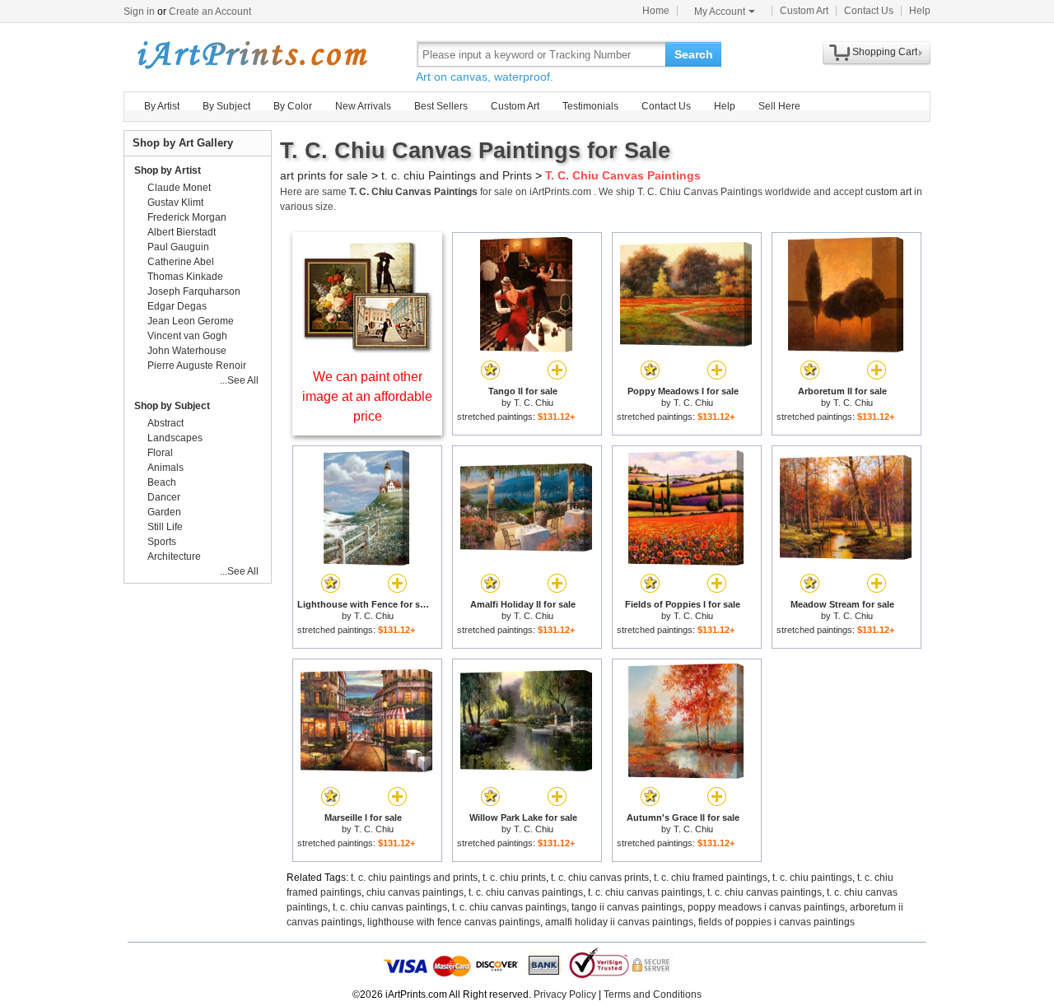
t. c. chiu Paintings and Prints (456, 175)
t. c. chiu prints (514, 877)
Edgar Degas (177, 306)
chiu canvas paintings (415, 892)
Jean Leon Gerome (190, 321)
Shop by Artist (167, 170)
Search (693, 54)
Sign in (139, 11)
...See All (239, 380)
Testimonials (590, 106)
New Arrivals (363, 106)
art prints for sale (324, 175)
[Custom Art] (367, 349)
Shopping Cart (884, 52)
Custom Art (804, 10)
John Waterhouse (186, 350)
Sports (161, 541)
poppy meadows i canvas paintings (766, 907)
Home (655, 10)
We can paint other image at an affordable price (367, 396)
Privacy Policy (565, 994)
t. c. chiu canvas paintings (526, 892)
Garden (164, 512)
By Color (292, 106)
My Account (719, 11)
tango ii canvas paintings (627, 907)
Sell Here (779, 106)
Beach (161, 482)
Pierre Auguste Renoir (196, 365)
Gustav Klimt (175, 202)
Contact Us (868, 10)
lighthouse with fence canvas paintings (453, 922)
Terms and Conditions (653, 994)
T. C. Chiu (533, 403)
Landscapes (175, 438)
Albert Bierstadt (181, 232)
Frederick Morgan (186, 217)
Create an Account (210, 11)
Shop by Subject (172, 406)
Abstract (165, 423)
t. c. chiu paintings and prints (414, 877)
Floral (160, 453)
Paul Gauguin (178, 247)
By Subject (226, 106)
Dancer (163, 497)
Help (919, 10)
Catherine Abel (180, 262)
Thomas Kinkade (185, 276)
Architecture (174, 556)
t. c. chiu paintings (812, 877)
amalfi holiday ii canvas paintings (619, 922)
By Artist (162, 106)
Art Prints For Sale (251, 54)
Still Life (165, 527)
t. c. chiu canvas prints (600, 877)
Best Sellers (441, 106)
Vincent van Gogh (187, 336)
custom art (888, 192)
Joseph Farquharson (193, 291)
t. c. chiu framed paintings (710, 877)
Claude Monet (179, 187)
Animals (165, 467)
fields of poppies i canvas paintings (776, 922)
